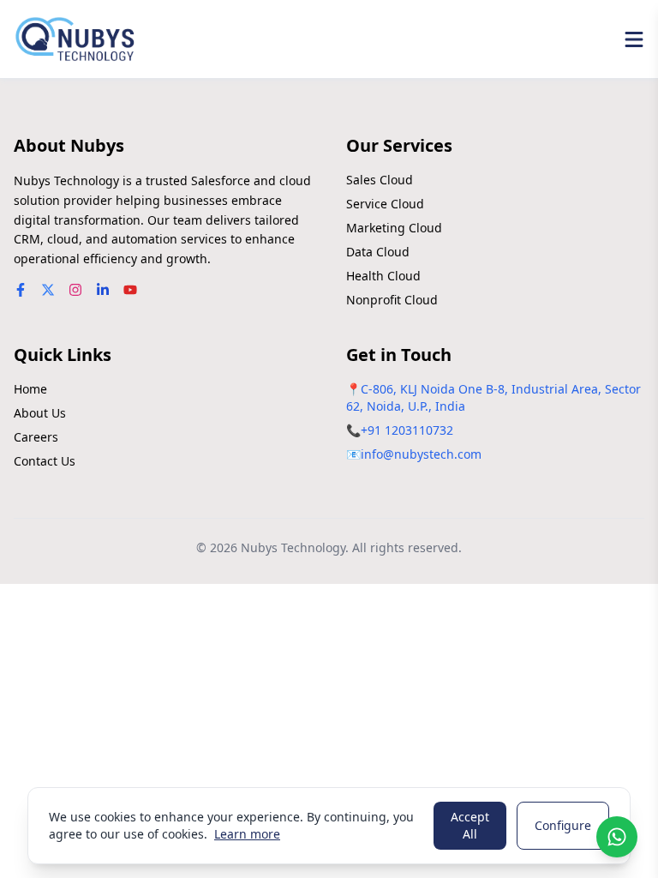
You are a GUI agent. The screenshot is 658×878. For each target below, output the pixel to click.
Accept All (470, 825)
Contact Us (44, 461)
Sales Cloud (379, 179)
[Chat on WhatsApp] (616, 836)
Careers (36, 437)
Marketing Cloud (394, 228)
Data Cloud (378, 252)
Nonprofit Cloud (392, 300)
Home (30, 389)
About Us (40, 413)
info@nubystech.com (421, 454)
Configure (563, 825)
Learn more (247, 834)
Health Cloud (383, 276)
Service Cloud (385, 203)
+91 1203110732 (407, 430)
